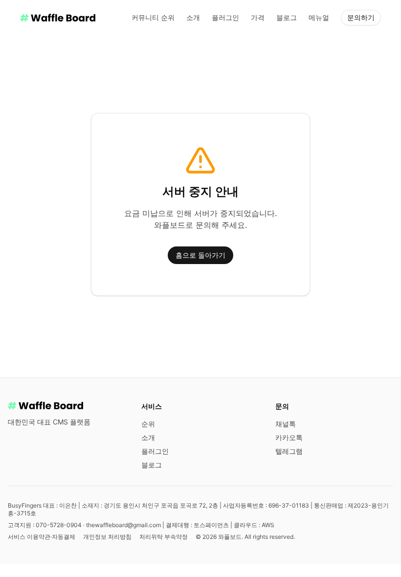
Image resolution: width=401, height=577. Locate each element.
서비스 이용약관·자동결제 (41, 536)
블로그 (286, 17)
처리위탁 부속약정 (163, 536)
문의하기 (361, 17)
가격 (258, 17)
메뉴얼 (319, 17)
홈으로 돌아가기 (200, 255)
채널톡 (285, 424)
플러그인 (225, 17)
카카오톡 (289, 437)
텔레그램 (289, 451)
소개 (193, 17)
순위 (148, 424)
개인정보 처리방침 (107, 536)
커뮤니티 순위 (153, 17)
